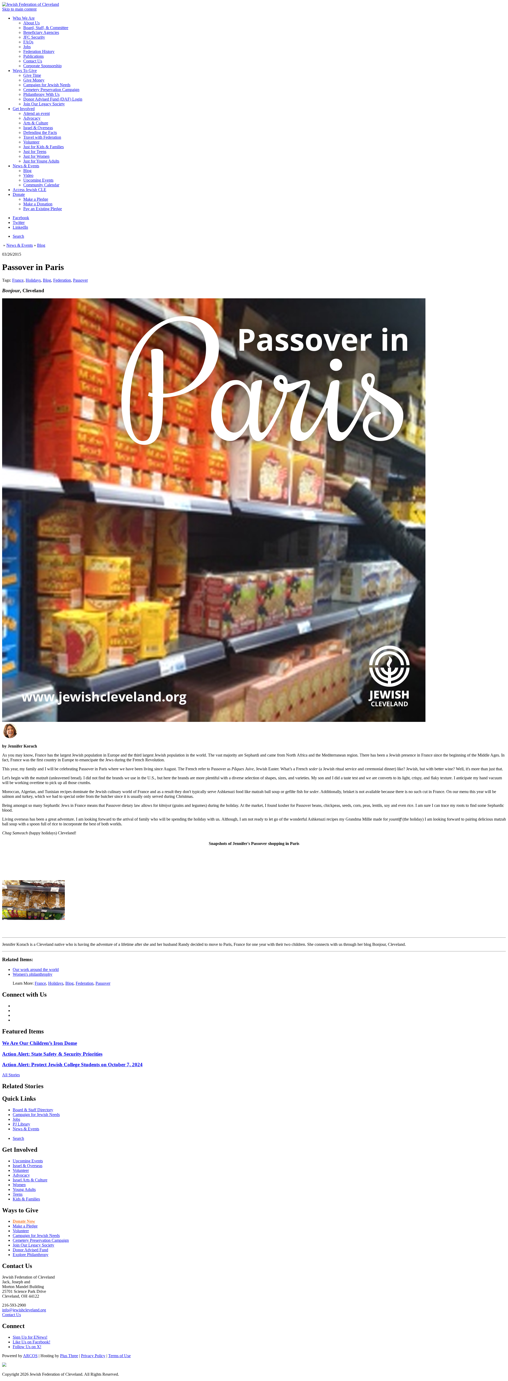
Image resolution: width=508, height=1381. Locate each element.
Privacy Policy (93, 1355)
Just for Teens (34, 151)
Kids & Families (26, 1199)
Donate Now (24, 1221)
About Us (31, 23)
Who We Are (24, 18)
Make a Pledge (35, 199)
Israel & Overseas (38, 127)
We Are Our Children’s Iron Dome (39, 1043)
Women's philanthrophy (32, 974)
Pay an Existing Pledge (42, 208)
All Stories (11, 1075)
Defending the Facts (40, 132)
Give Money (33, 80)
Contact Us (32, 61)
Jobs (27, 46)
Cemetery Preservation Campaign (51, 89)
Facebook (21, 217)
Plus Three (69, 1355)
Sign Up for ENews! (30, 1337)
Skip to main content (19, 9)
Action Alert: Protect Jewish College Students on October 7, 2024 (72, 1064)
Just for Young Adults (41, 161)
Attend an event (36, 113)
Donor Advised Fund (30, 1250)
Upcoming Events (38, 180)
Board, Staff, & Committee (45, 27)
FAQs (28, 42)
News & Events (26, 166)
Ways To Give (25, 70)
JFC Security (34, 37)
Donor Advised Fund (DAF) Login (52, 99)
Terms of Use (119, 1355)
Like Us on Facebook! (31, 1342)
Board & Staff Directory (33, 1110)
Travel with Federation (42, 137)
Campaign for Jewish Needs (46, 85)
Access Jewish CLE (29, 189)
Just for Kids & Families (43, 147)
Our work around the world (36, 969)
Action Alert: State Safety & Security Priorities (52, 1054)
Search (18, 236)
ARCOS (30, 1355)
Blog (27, 170)
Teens (17, 1194)
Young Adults (24, 1189)
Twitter (19, 222)
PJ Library (21, 1124)
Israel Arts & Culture (30, 1180)
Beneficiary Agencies (41, 32)
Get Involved (24, 108)
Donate (19, 194)
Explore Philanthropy (30, 1254)
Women (19, 1184)
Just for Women (36, 156)
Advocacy (31, 118)
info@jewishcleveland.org (24, 1310)
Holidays (33, 280)
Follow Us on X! (27, 1346)
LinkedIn (20, 227)
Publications (33, 56)
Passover (80, 280)
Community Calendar (41, 185)
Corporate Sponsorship (42, 66)
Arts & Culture (35, 123)
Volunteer (31, 142)
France (18, 280)
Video (28, 175)
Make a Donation (37, 204)
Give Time (32, 75)
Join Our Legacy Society (44, 104)
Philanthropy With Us (41, 94)
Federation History (39, 51)
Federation (62, 280)
